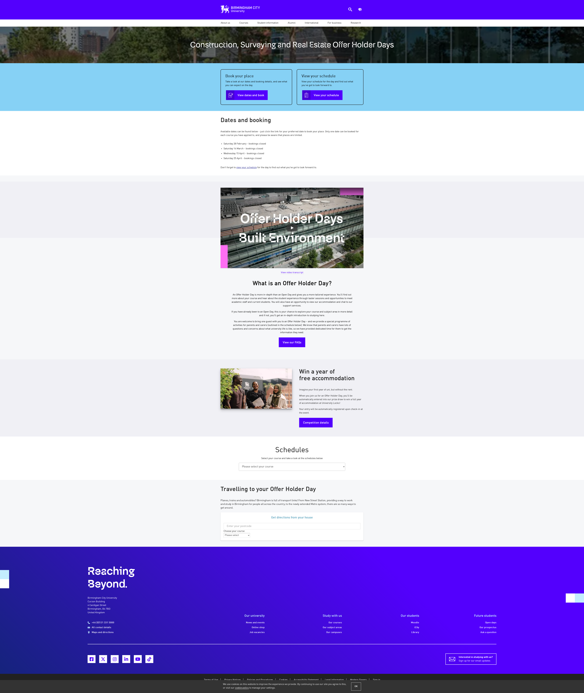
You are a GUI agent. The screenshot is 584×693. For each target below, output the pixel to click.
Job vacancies (257, 632)
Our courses (335, 622)
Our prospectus (488, 627)
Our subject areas (332, 627)
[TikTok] (149, 659)
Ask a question (488, 632)
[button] (225, 23)
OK (356, 686)
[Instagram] (115, 659)
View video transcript (292, 272)
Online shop (258, 627)
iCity (416, 627)
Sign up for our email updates (476, 659)
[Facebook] (92, 659)
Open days (490, 622)
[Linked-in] (126, 659)
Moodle (415, 622)
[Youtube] (138, 659)
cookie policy (242, 688)
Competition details (316, 422)
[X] (103, 659)
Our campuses (334, 632)
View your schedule (326, 95)
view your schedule (246, 167)
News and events (255, 622)
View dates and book (251, 95)
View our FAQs (292, 342)
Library (415, 632)
